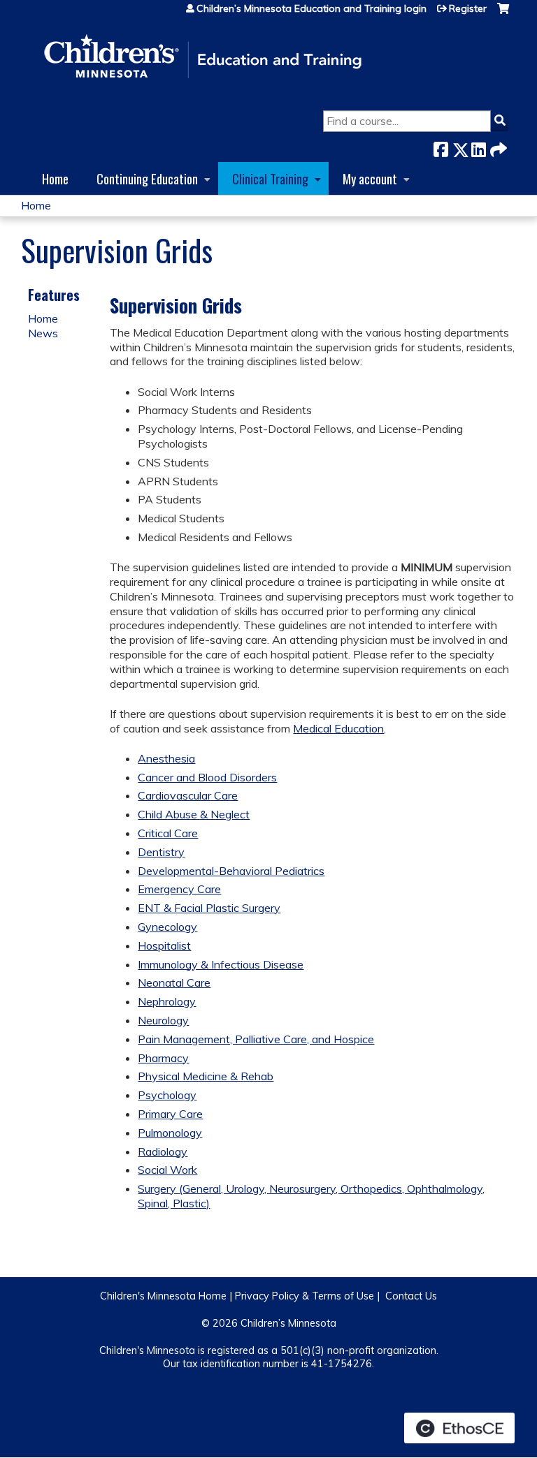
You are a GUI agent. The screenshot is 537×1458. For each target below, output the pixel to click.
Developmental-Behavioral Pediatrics (231, 871)
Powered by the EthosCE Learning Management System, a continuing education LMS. (459, 1428)
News (43, 333)
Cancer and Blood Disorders (207, 777)
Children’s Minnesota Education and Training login (311, 8)
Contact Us (411, 1296)
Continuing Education (147, 178)
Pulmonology (170, 1133)
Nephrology (167, 1001)
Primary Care (170, 1114)
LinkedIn (478, 147)
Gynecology (167, 927)
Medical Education (338, 728)
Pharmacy (163, 1058)
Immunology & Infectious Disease (220, 964)
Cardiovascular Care (188, 795)
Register (468, 8)
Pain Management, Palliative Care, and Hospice (256, 1039)
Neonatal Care (174, 982)
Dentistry (161, 852)
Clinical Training (270, 178)
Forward (497, 147)
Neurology (163, 1020)
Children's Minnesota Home (163, 1296)
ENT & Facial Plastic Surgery (209, 908)
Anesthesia (166, 758)
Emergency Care (179, 889)
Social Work (167, 1170)
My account (370, 178)
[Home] (203, 57)
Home (55, 178)
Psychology (167, 1095)
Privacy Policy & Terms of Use (304, 1296)
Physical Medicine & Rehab (205, 1076)
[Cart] (503, 13)
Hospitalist (164, 945)
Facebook (441, 147)
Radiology (162, 1151)
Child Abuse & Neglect (194, 814)
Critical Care (168, 833)
